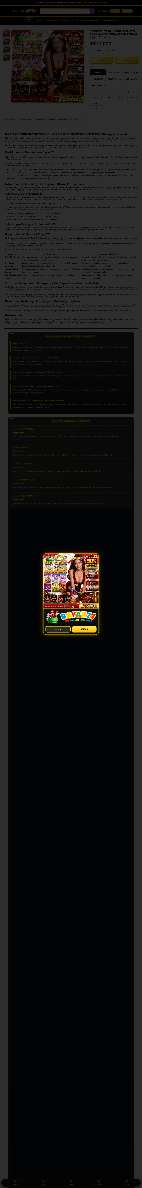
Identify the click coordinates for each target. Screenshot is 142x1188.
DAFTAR (84, 629)
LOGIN (58, 629)
